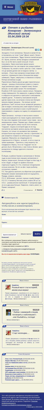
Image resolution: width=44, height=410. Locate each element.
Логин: (4, 214)
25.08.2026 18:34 (28, 359)
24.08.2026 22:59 (19, 370)
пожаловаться (29, 190)
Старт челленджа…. (20, 333)
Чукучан (39, 190)
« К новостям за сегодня (11, 43)
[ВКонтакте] (36, 49)
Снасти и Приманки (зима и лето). (16, 362)
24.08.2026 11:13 (28, 374)
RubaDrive (15, 285)
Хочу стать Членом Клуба (13, 359)
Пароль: (4, 222)
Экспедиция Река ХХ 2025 (13, 368)
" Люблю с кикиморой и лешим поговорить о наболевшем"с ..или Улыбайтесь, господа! (25, 314)
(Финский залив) (18, 47)
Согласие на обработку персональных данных (17, 405)
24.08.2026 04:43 (17, 378)
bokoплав (15, 310)
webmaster (29, 409)
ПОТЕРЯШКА (35, 254)
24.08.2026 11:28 (32, 372)
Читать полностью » (20, 299)
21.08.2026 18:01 (27, 380)
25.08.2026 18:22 (22, 361)
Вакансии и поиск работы (13, 374)
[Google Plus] (41, 49)
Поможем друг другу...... (13, 380)
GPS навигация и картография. (15, 372)
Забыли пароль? (26, 234)
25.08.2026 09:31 (20, 366)
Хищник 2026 (9, 366)
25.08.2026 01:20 (28, 368)
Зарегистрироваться (9, 235)
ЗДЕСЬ (26, 246)
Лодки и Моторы (10, 361)
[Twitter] (38, 49)
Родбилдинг (9, 370)
